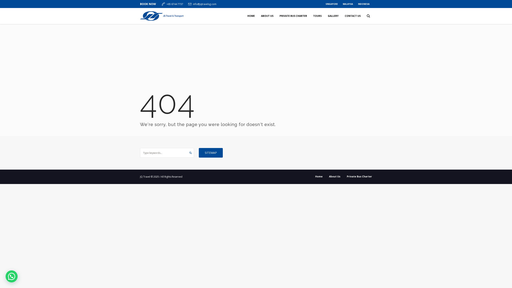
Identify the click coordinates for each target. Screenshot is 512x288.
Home (319, 176)
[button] (12, 276)
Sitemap (211, 153)
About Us (334, 176)
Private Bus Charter (359, 176)
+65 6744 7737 (175, 4)
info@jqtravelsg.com (204, 4)
